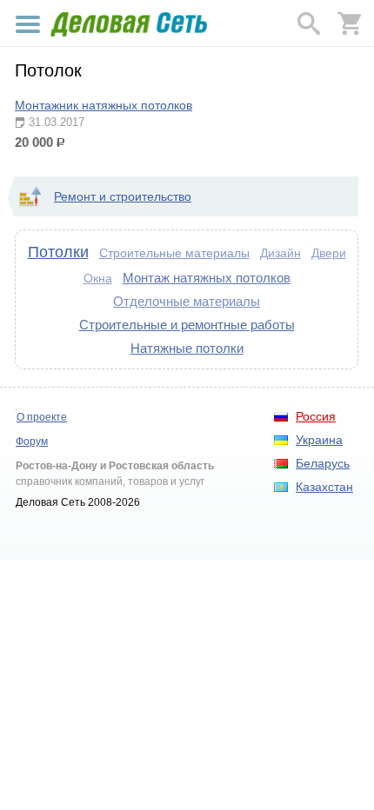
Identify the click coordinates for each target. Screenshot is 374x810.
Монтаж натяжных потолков (207, 277)
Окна (97, 278)
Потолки (58, 252)
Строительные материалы (174, 253)
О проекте (42, 417)
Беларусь (323, 463)
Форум (32, 441)
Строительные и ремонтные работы (187, 324)
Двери (328, 253)
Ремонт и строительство (122, 196)
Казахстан (324, 487)
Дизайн (280, 253)
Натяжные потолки (187, 348)
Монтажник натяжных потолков (103, 105)
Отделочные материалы (186, 301)
